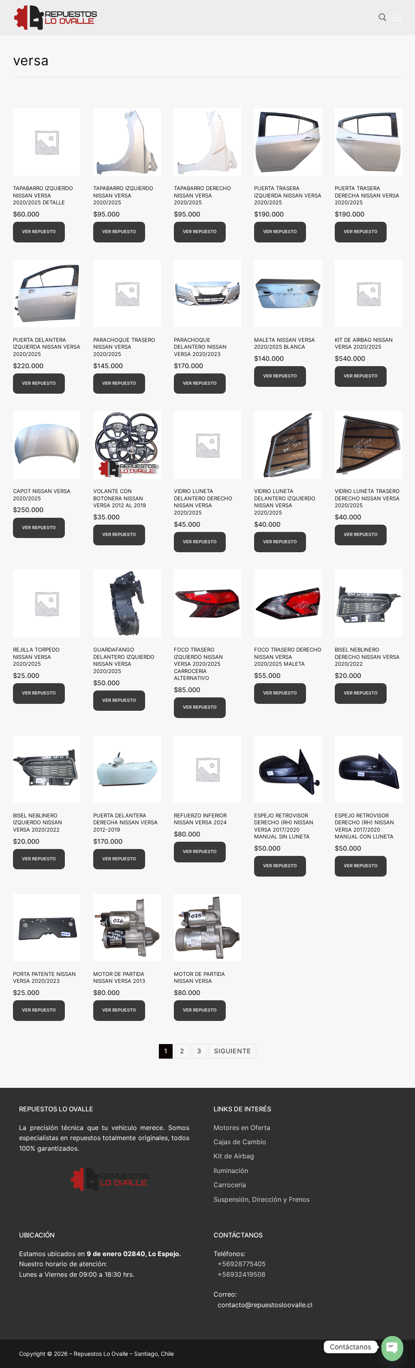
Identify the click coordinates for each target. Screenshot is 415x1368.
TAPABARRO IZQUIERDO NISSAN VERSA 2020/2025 (123, 195)
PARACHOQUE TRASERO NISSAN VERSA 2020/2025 (124, 347)
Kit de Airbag (234, 1156)
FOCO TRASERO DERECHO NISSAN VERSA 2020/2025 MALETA (287, 656)
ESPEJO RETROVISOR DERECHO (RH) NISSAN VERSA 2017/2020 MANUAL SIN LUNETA (283, 826)
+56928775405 (242, 1264)
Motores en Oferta (242, 1128)
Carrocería (230, 1185)
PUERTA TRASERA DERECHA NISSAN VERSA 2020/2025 (367, 195)
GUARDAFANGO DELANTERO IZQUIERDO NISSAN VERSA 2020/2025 (123, 660)
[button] (39, 232)
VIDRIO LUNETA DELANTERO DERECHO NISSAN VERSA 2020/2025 (203, 502)
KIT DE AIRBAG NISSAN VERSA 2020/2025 (364, 343)
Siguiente (232, 1051)
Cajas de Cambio (240, 1142)
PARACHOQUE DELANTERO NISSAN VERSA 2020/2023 (200, 347)
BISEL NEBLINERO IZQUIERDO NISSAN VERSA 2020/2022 (37, 822)
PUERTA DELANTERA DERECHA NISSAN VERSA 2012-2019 (125, 822)
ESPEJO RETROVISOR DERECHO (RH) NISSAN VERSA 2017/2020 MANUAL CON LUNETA (364, 826)
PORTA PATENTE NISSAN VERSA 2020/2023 (44, 977)
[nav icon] (397, 17)
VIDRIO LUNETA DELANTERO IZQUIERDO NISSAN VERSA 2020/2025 (284, 502)
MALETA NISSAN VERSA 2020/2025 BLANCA (284, 343)
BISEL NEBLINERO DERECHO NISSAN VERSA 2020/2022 (367, 656)
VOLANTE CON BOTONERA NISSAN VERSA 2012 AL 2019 (119, 498)
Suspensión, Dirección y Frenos (262, 1199)
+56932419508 (241, 1274)
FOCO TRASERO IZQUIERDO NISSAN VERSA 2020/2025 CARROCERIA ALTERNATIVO (198, 663)
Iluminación (231, 1170)
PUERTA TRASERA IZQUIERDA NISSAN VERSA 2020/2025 (287, 195)
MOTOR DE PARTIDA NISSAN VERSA (199, 977)
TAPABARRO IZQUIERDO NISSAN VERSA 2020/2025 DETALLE (43, 195)
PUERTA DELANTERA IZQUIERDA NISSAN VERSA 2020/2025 (46, 347)
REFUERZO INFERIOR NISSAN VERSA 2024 (200, 819)
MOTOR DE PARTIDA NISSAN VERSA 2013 (119, 977)
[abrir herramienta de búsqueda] (383, 17)
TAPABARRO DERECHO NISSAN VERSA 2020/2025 (202, 195)
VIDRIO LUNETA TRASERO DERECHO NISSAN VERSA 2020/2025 (367, 498)
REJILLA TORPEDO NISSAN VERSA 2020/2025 (36, 656)
